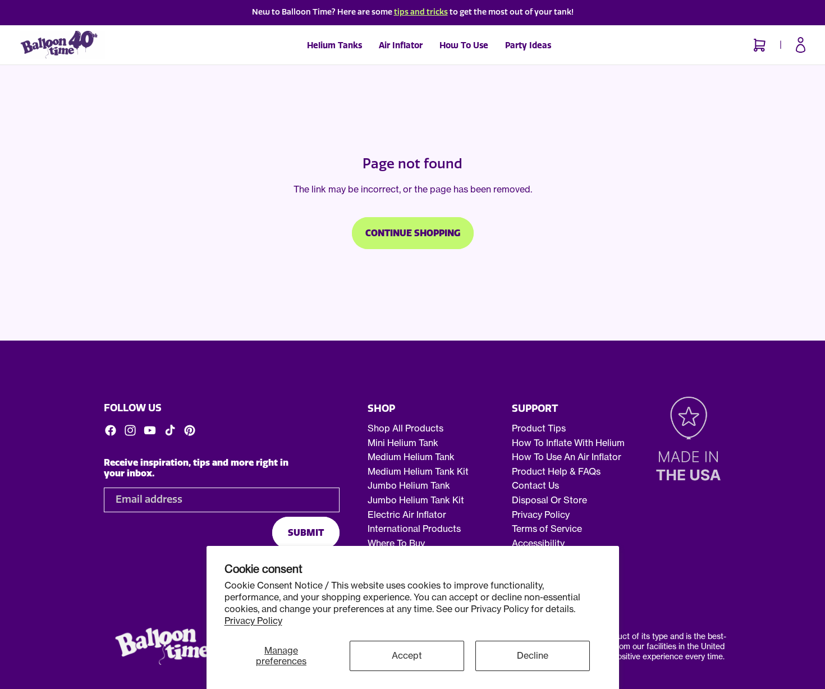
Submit (306, 532)
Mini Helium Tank (403, 442)
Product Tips (539, 428)
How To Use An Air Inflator (566, 456)
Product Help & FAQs (556, 471)
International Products (414, 528)
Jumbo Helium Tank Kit (416, 500)
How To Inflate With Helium (568, 442)
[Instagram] (130, 430)
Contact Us (535, 486)
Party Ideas (528, 45)
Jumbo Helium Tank (409, 486)
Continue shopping (412, 233)
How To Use (463, 45)
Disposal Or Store (549, 500)
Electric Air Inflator (407, 514)
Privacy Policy (253, 620)
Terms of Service (547, 528)
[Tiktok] (170, 430)
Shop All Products (405, 428)
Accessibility (538, 543)
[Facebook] (110, 430)
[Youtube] (150, 430)
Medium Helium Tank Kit (418, 471)
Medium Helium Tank (411, 456)
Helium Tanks (334, 45)
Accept (407, 655)
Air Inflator (401, 45)
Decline (532, 655)
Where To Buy (396, 543)
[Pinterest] (189, 430)
